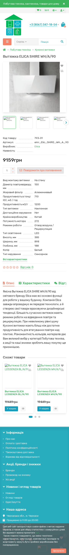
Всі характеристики (15, 259)
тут (37, 533)
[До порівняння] (62, 71)
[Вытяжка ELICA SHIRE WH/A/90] (34, 87)
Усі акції (10, 479)
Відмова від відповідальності (23, 456)
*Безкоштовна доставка (20, 452)
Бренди (10, 470)
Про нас (10, 438)
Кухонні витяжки (45, 49)
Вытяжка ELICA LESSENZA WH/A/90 (49, 393)
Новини (10, 493)
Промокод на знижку (18, 475)
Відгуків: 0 (26, 267)
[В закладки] (62, 66)
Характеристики (36, 283)
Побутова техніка (20, 49)
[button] (31, 417)
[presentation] (3, 122)
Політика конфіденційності (22, 447)
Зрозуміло (58, 550)
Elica (37, 146)
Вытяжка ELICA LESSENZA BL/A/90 (17, 393)
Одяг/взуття (13, 502)
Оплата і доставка (16, 443)
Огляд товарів (14, 497)
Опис (10, 283)
